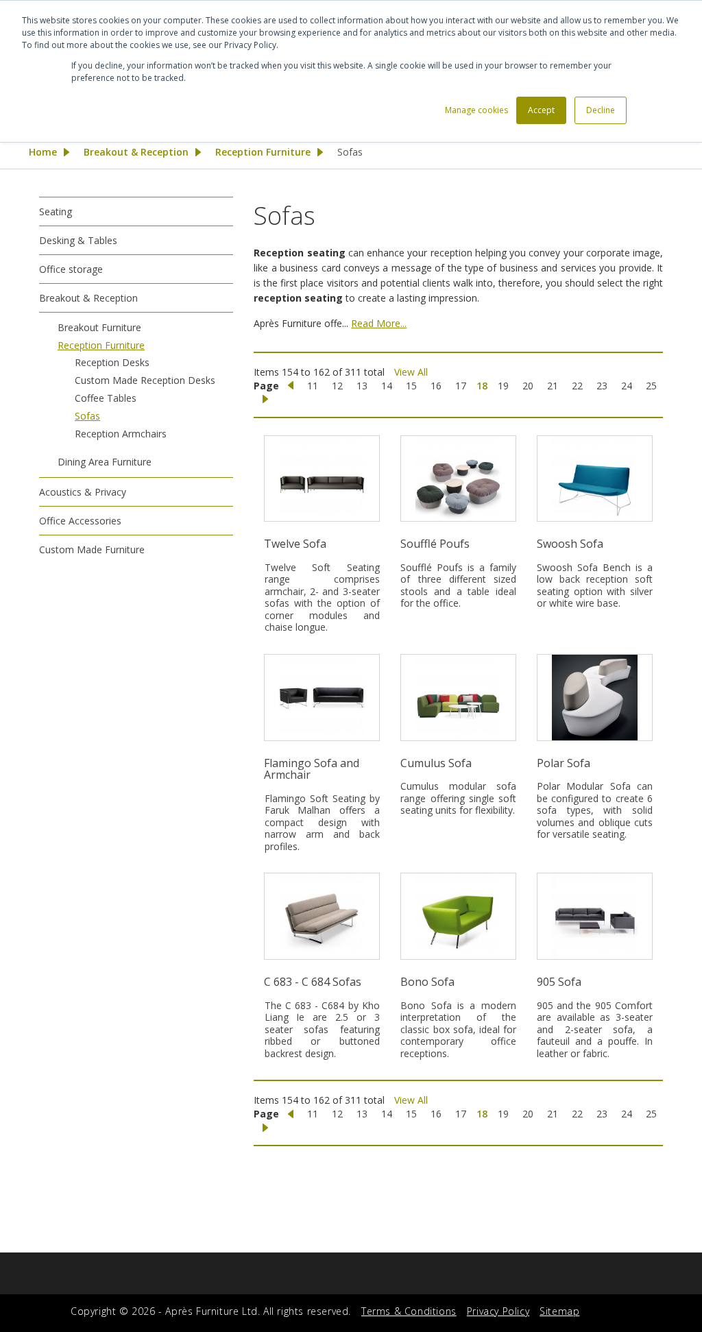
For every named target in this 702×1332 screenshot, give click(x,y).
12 (337, 385)
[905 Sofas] (594, 916)
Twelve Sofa (295, 543)
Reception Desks (112, 362)
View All (411, 371)
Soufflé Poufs (435, 543)
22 (577, 385)
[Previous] (291, 386)
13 (361, 385)
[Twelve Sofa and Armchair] (322, 478)
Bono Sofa (427, 981)
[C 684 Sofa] (322, 916)
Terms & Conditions (409, 1311)
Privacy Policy (498, 1311)
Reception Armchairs (121, 433)
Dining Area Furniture (105, 461)
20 (527, 385)
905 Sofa (559, 981)
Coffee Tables (105, 397)
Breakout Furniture (99, 327)
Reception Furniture (263, 151)
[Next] (265, 400)
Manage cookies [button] (476, 110)
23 (601, 385)
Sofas (87, 415)
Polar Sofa (563, 763)
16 (436, 385)
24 (626, 385)
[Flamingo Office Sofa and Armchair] (322, 697)
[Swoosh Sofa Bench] (594, 478)
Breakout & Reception (136, 151)
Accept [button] (541, 110)
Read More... (379, 323)
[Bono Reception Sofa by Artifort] (458, 916)
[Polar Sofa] (594, 697)
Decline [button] (600, 110)
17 (460, 385)
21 (552, 385)
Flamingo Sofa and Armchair (311, 769)
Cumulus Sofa (436, 763)
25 (651, 385)
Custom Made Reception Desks (145, 380)
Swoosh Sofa (570, 543)
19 (503, 385)
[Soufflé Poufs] (458, 478)
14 (386, 385)
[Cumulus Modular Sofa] (458, 697)
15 (411, 385)
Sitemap (559, 1311)
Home (43, 151)
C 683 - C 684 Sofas (312, 981)
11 (312, 385)
